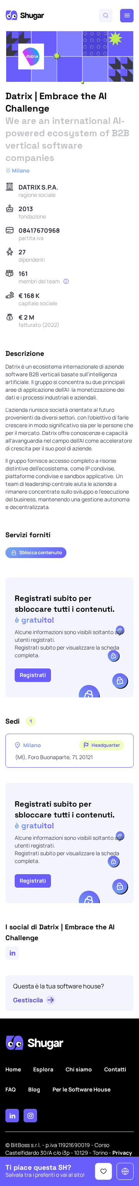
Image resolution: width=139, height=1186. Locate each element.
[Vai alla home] (24, 15)
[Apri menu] (127, 15)
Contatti (115, 1069)
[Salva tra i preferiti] (103, 1171)
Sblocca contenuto (40, 552)
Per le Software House (81, 1089)
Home (13, 1069)
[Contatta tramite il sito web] (125, 1171)
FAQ (10, 1089)
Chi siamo (79, 1069)
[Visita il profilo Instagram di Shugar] (30, 1115)
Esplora (43, 1069)
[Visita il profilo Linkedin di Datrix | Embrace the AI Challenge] (12, 953)
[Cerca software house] (105, 15)
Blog (34, 1089)
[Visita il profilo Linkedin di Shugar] (12, 1115)
